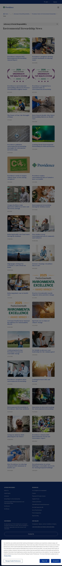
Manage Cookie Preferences (13, 561)
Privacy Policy (7, 555)
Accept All (56, 561)
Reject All (44, 561)
